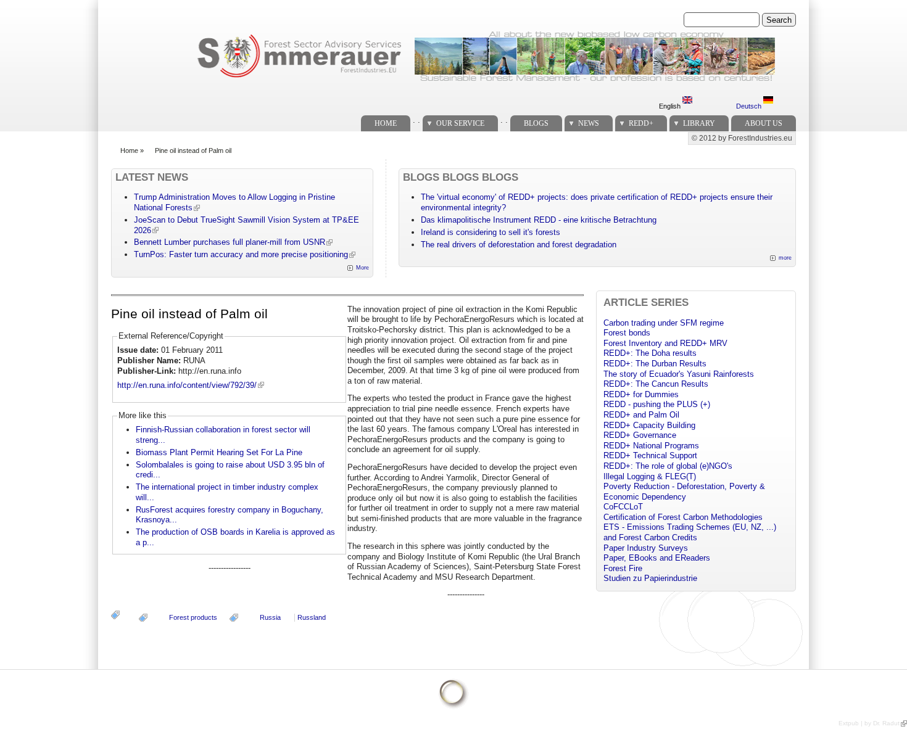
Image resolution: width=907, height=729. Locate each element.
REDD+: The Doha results (650, 353)
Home (386, 123)
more (785, 258)
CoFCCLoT (623, 506)
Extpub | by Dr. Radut (869, 723)
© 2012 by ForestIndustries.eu (742, 138)
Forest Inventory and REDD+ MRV (665, 343)
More (362, 268)
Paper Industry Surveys (645, 548)
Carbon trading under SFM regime (663, 322)
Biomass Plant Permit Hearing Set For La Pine (219, 452)
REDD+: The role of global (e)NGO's (667, 466)
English (670, 106)
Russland (311, 617)
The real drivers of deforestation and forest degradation (518, 244)
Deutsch (749, 106)
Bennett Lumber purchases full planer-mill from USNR (229, 242)
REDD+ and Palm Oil (641, 414)
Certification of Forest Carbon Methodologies (683, 517)
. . (416, 120)
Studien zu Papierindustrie (650, 578)
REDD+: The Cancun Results (655, 384)
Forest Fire (622, 568)
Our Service (460, 123)
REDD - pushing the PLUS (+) (656, 404)
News (588, 123)
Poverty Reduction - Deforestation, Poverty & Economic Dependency (684, 491)
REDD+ (641, 123)
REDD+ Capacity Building (649, 425)
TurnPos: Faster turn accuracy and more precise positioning (241, 254)
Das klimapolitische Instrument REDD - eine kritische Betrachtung (538, 219)
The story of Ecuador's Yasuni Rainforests (678, 374)
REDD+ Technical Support (650, 455)
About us (763, 123)
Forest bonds (626, 332)
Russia (270, 617)
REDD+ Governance (639, 435)
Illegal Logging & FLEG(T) (649, 476)
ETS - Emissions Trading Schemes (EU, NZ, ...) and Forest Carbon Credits (689, 532)
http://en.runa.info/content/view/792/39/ (187, 385)
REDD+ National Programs (651, 445)
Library (699, 123)
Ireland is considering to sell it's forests (490, 232)
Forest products (193, 617)
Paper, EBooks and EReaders (656, 557)
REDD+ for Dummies (641, 394)
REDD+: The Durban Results (654, 363)
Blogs (536, 123)
